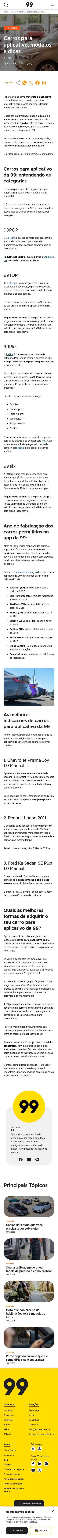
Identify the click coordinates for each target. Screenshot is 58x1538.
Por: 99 (7, 58)
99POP (10, 237)
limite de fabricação (26, 572)
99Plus (9, 354)
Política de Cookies (25, 1522)
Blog (12, 12)
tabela (21, 447)
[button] (29, 687)
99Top (12, 283)
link (44, 440)
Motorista (20, 12)
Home (6, 12)
